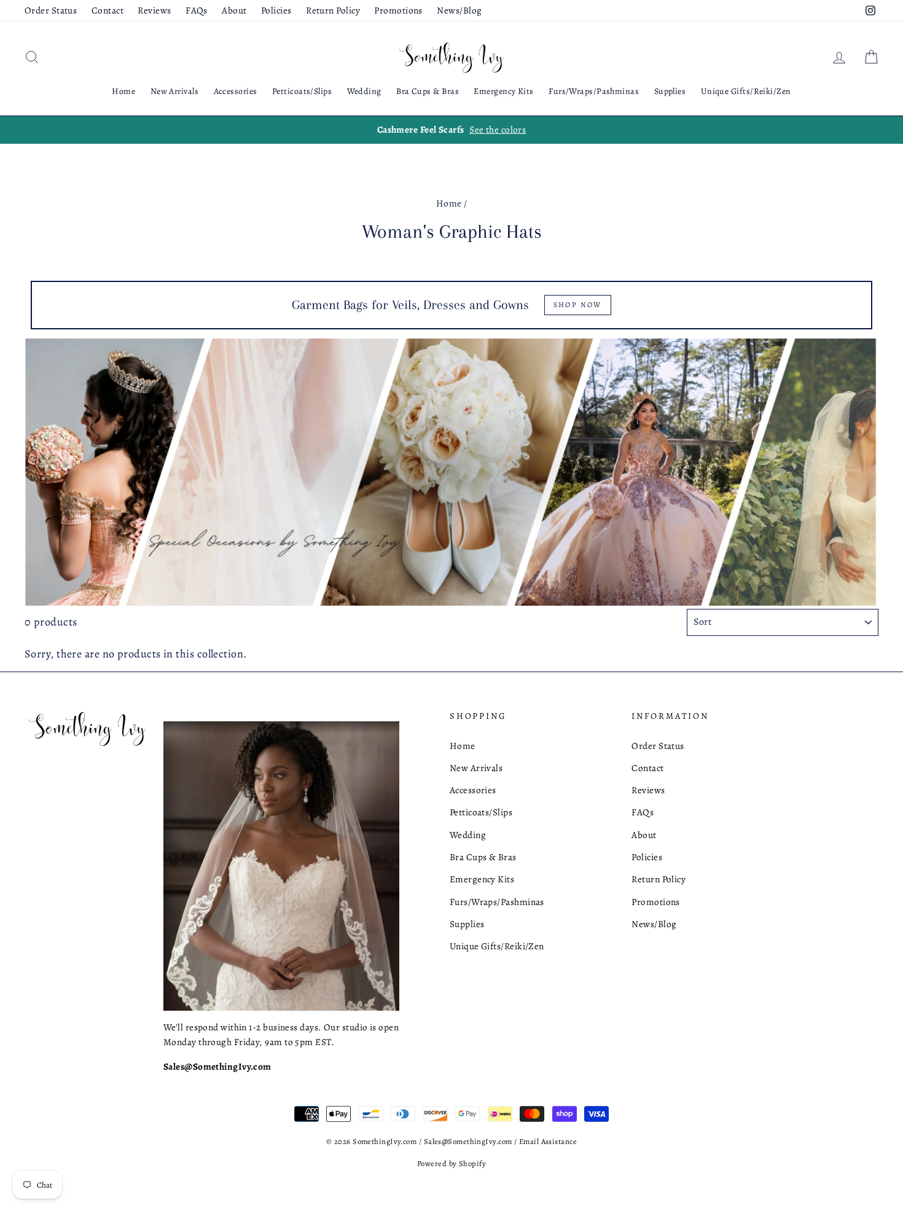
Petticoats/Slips (302, 91)
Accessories (235, 91)
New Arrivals (174, 91)
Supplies (670, 91)
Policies (276, 10)
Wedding (364, 91)
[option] (451, 129)
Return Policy (333, 10)
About (234, 10)
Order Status (51, 10)
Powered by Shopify (451, 1163)
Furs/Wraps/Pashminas (594, 91)
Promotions (398, 10)
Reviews (154, 10)
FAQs (197, 10)
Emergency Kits (503, 91)
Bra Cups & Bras (427, 91)
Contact (107, 10)
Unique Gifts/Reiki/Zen (746, 91)
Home (123, 91)
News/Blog (459, 10)
